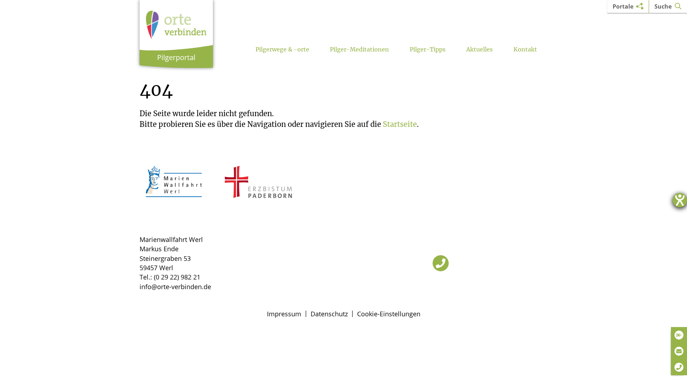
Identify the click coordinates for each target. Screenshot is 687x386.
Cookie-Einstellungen (388, 314)
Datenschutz (329, 314)
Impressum (284, 314)
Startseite (400, 124)
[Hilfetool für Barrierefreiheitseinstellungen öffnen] (680, 200)
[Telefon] (441, 263)
